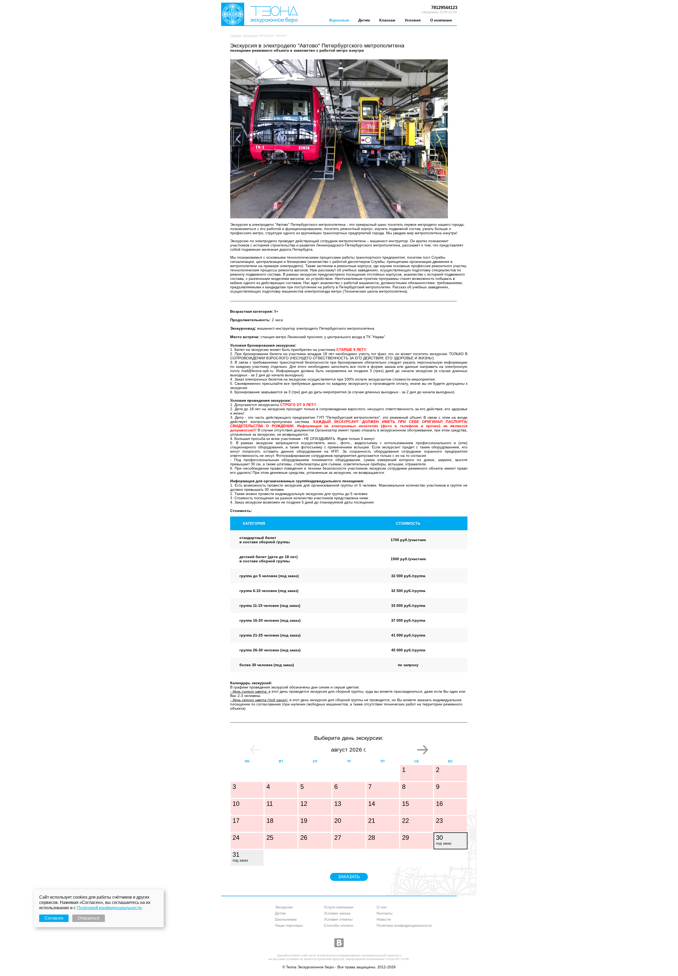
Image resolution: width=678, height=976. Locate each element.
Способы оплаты (338, 925)
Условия (413, 20)
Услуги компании (338, 907)
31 (240, 856)
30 (443, 839)
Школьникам (286, 919)
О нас (382, 907)
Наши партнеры (289, 925)
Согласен (53, 918)
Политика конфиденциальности (404, 925)
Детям (364, 20)
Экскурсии (284, 907)
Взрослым (339, 20)
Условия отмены (338, 919)
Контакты (384, 913)
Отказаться (89, 918)
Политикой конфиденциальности (109, 908)
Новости (384, 919)
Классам (387, 20)
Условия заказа (337, 913)
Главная (235, 35)
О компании (441, 20)
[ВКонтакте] (339, 942)
